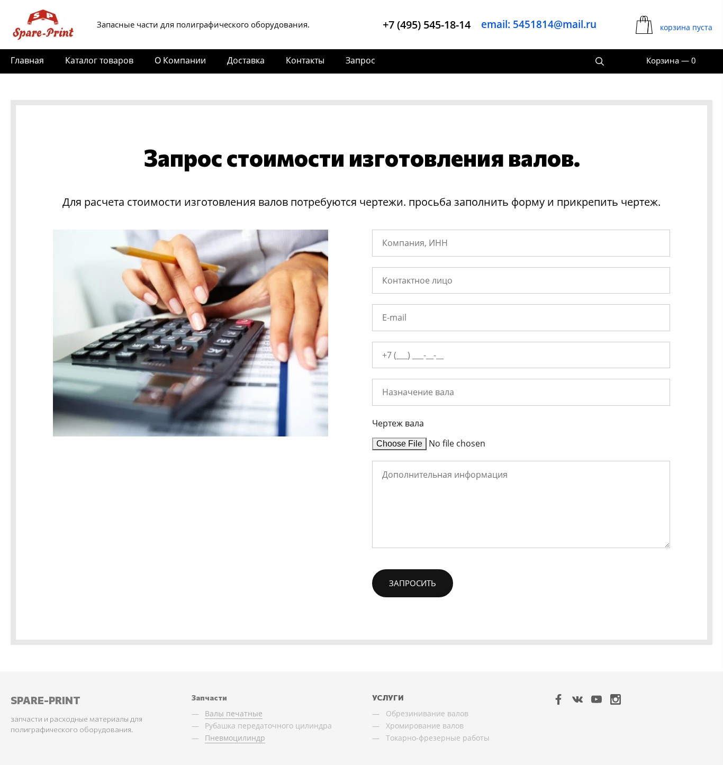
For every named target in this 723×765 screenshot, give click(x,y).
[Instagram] (615, 699)
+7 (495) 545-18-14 (427, 24)
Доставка (246, 60)
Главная (27, 60)
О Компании (180, 60)
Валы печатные (234, 713)
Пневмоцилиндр (235, 738)
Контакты (305, 60)
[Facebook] (558, 699)
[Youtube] (596, 699)
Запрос (360, 60)
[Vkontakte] (577, 699)
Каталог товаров (99, 60)
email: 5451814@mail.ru (539, 24)
